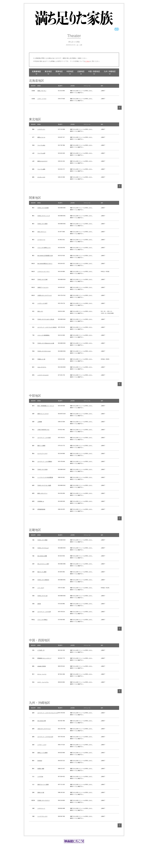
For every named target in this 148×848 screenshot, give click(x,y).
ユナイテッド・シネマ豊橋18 (44, 461)
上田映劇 (39, 421)
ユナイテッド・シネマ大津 (44, 611)
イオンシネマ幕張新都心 (43, 335)
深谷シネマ (40, 311)
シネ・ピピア (40, 587)
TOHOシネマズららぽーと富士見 (45, 319)
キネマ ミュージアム (43, 682)
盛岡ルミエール (41, 137)
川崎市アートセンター (43, 287)
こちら (87, 61)
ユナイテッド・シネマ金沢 (44, 437)
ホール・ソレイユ (41, 674)
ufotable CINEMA (41, 666)
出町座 (39, 603)
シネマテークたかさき (43, 375)
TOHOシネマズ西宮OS (43, 579)
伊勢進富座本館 (41, 509)
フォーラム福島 (41, 169)
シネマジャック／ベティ (43, 271)
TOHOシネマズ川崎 (42, 279)
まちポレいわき (41, 177)
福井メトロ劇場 (41, 445)
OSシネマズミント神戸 (43, 563)
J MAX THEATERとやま (43, 429)
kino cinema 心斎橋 (42, 555)
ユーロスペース (41, 239)
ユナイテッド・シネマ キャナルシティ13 (47, 712)
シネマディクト (41, 129)
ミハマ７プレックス (42, 816)
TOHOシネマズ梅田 (42, 540)
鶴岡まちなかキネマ (42, 161)
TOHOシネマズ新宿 (42, 223)
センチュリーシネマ (42, 453)
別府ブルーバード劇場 (43, 784)
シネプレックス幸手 (42, 303)
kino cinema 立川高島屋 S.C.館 (45, 255)
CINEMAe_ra (40, 501)
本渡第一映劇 (40, 768)
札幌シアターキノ (41, 90)
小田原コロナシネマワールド (44, 295)
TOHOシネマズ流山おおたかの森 (45, 343)
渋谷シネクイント (41, 231)
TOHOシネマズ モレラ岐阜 (44, 485)
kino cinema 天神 (41, 720)
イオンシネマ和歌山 (42, 619)
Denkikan (39, 760)
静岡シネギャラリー (42, 493)
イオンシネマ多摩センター (44, 247)
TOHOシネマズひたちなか (44, 351)
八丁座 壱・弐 (40, 650)
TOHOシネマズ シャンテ (43, 215)
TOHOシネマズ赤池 (42, 469)
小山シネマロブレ (41, 367)
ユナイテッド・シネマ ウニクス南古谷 (47, 327)
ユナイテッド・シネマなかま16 (45, 736)
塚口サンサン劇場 (41, 571)
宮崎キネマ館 (40, 792)
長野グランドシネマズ (43, 413)
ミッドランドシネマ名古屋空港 (45, 477)
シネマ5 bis (40, 776)
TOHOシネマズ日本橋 (43, 207)
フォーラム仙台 (41, 145)
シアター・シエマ (41, 744)
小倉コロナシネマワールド (44, 728)
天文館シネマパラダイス (43, 800)
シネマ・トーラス (41, 98)
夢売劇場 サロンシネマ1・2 (44, 658)
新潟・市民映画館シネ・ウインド (45, 405)
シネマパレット (41, 808)
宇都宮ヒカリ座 (41, 359)
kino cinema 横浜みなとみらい (44, 263)
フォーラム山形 (41, 153)
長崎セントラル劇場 (42, 752)
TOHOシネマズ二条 (42, 595)
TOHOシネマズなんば (43, 547)
